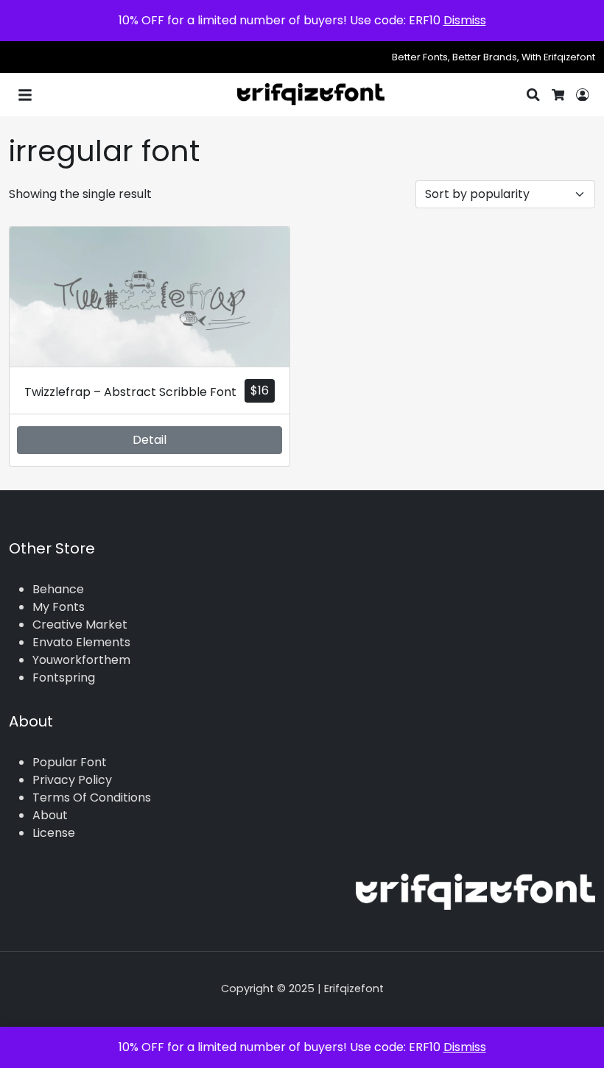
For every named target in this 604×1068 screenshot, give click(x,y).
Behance (58, 589)
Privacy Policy (72, 779)
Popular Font (69, 762)
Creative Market (79, 624)
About (50, 815)
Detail (149, 439)
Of (80, 797)
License (53, 832)
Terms (51, 797)
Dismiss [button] (464, 20)
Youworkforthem (81, 659)
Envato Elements (81, 642)
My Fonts (58, 606)
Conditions (120, 797)
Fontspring (63, 677)
